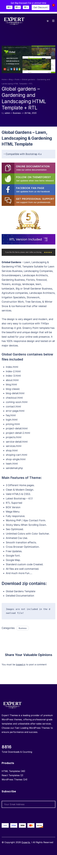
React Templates (11, 775)
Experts (26, 842)
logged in (20, 664)
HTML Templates (11, 771)
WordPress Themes (12, 779)
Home (4, 79)
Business (17, 113)
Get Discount (40, 7)
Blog (11, 79)
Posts (17, 79)
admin (7, 113)
